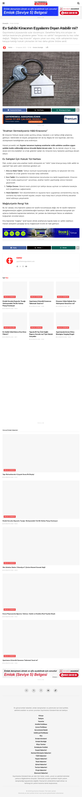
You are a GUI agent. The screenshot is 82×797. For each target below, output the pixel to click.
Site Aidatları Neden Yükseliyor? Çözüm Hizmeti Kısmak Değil (24, 567)
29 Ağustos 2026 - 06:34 (10, 570)
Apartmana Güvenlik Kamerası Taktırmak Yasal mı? (20, 660)
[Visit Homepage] (41, 3)
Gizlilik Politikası (41, 724)
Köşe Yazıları (41, 744)
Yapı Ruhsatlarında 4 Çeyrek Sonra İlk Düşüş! (18, 474)
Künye (41, 716)
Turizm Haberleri (41, 767)
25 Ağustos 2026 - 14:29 (64, 337)
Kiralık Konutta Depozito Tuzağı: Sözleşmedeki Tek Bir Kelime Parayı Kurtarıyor (14, 303)
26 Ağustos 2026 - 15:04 (37, 339)
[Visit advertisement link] (41, 383)
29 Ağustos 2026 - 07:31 (10, 477)
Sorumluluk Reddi (41, 730)
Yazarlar (41, 721)
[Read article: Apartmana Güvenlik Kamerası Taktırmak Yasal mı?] (41, 290)
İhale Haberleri (41, 761)
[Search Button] (78, 3)
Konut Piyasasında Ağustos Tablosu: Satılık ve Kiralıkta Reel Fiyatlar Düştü (29, 614)
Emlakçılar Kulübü (41, 747)
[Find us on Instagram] (26, 690)
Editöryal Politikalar (41, 733)
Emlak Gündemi (9, 297)
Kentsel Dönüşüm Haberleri (41, 753)
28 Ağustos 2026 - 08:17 (64, 306)
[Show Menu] (4, 3)
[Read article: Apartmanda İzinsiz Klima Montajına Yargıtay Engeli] (68, 321)
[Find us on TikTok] (55, 690)
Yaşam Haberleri (41, 759)
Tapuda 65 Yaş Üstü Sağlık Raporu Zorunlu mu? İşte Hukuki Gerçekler (41, 334)
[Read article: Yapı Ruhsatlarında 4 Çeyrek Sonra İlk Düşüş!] (41, 453)
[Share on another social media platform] (77, 110)
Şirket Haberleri (41, 764)
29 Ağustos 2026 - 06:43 (10, 308)
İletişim (41, 718)
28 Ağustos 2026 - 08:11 (10, 337)
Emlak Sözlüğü (14, 23)
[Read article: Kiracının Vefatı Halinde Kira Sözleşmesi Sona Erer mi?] (68, 290)
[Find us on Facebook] (41, 690)
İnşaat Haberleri (41, 750)
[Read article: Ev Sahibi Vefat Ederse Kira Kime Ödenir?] (15, 321)
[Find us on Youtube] (48, 690)
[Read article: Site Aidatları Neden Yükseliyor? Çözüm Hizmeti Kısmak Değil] (41, 546)
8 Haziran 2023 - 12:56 (23, 47)
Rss (41, 736)
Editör (10, 47)
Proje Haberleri (41, 770)
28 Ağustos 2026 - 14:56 (37, 306)
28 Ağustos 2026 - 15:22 (10, 616)
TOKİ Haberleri (41, 756)
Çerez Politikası (41, 727)
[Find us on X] (34, 691)
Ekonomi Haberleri (41, 773)
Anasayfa (5, 23)
